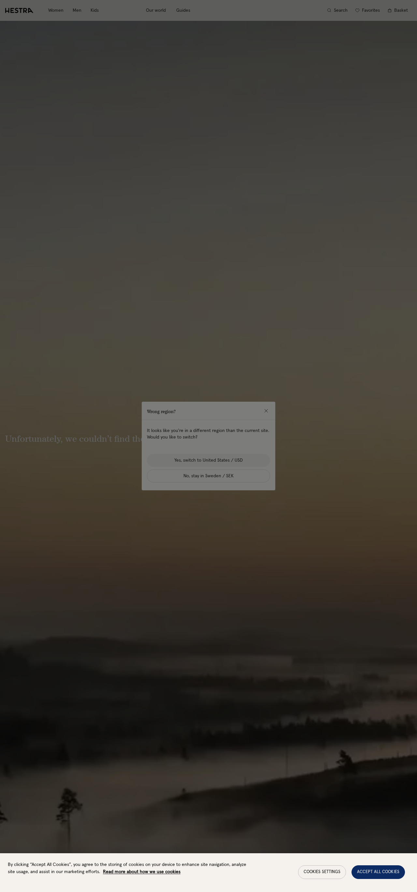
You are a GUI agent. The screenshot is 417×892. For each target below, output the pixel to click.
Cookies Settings (322, 872)
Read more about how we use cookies (141, 872)
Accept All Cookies (378, 872)
